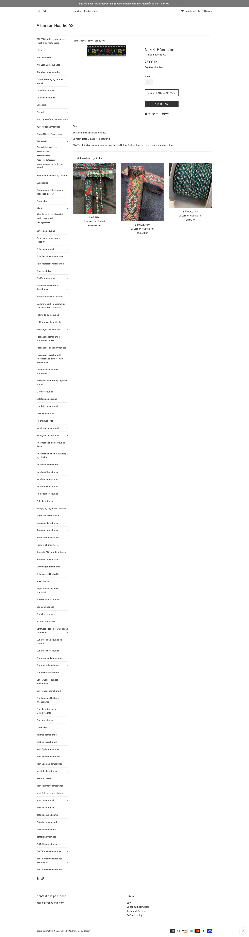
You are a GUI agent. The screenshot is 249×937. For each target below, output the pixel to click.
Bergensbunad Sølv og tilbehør (52, 175)
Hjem (39, 50)
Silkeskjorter (43, 581)
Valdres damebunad (47, 734)
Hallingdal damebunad (48, 314)
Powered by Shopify (81, 931)
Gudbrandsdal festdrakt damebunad (52, 287)
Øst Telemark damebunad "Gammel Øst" (52, 860)
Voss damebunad (52, 800)
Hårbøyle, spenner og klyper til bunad (52, 382)
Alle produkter (44, 57)
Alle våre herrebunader (48, 71)
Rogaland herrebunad (52, 530)
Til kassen (207, 11)
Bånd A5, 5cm (142, 224)
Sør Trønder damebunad (52, 690)
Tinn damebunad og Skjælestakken (46, 711)
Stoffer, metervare (46, 621)
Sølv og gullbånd (43, 222)
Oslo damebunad (45, 501)
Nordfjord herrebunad (52, 435)
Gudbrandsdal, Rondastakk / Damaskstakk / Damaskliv (52, 305)
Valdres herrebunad (47, 741)
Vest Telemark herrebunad (50, 793)
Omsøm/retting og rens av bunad (50, 81)
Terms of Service (136, 910)
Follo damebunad (52, 249)
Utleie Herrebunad (46, 90)
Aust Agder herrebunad (52, 126)
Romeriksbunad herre (48, 544)
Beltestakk (52, 141)
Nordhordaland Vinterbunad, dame (51, 444)
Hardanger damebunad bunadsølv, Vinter (48, 338)
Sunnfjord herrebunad (48, 650)
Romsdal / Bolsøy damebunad (51, 552)
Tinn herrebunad (45, 720)
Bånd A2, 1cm (190, 211)
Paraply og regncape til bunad (51, 508)
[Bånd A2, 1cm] (190, 185)
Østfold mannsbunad (47, 844)
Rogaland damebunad (52, 522)
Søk (129, 902)
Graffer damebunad (52, 278)
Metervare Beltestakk (46, 160)
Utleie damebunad (46, 97)
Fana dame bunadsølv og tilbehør (49, 240)
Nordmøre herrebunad (48, 486)
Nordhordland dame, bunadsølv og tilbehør (52, 455)
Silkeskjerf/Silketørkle (48, 573)
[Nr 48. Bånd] (94, 188)
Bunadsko (42, 201)
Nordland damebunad (47, 464)
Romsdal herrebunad (47, 559)
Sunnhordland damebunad (50, 658)
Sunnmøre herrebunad (48, 672)
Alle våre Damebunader (48, 64)
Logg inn (77, 11)
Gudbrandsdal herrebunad (52, 296)
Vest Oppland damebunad (49, 763)
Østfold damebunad (52, 829)
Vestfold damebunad (52, 771)
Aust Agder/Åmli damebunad (52, 119)
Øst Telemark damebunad (52, 851)
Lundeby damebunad (47, 406)
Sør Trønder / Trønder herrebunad (52, 681)
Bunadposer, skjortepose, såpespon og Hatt (50, 192)
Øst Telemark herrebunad (49, 869)
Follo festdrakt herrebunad (50, 263)
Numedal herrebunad (47, 493)
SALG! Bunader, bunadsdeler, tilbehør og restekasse (52, 41)
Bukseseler (42, 182)
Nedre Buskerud (45, 420)
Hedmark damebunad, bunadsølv (48, 371)
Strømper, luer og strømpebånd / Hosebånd (52, 630)
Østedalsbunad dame (47, 814)
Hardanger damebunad (52, 329)
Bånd (52, 208)
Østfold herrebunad (52, 836)
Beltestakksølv (43, 151)
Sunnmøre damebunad (52, 665)
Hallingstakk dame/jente (52, 322)
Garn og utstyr (44, 271)
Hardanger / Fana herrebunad (51, 347)
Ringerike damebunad (48, 515)
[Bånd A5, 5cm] (142, 192)
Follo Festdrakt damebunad (50, 256)
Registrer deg (91, 11)
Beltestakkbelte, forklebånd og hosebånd (50, 165)
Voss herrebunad (45, 807)
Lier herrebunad (45, 391)
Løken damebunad (46, 413)
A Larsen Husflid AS (55, 25)
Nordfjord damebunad (52, 428)
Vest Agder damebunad (48, 749)
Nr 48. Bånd (94, 217)
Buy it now (161, 104)
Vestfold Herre (44, 778)
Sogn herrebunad (45, 614)
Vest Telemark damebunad (52, 785)
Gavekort (41, 104)
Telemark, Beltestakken (46, 147)
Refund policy (134, 915)
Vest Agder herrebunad (52, 756)
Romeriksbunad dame (52, 537)
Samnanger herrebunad (49, 566)
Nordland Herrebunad (48, 471)
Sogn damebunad (52, 606)
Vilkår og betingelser (138, 906)
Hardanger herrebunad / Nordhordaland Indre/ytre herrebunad (50, 358)
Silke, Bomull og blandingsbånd (50, 214)
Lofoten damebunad (47, 398)
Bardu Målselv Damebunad (50, 134)
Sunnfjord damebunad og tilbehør (49, 641)
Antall (147, 76)
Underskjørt (43, 727)
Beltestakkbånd (43, 155)
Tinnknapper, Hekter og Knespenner (48, 700)
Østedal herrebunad (47, 822)
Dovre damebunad (46, 230)
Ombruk (52, 112)
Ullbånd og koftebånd (46, 218)
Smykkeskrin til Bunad (48, 599)
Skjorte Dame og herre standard (48, 590)
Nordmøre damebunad (48, 479)
